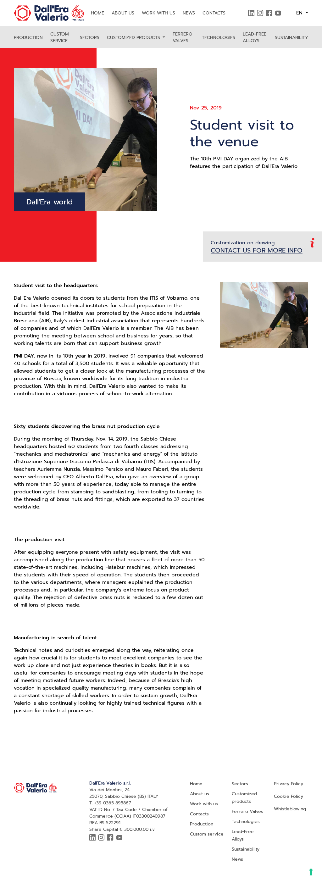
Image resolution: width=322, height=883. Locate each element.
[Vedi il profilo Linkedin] (251, 13)
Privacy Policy (288, 783)
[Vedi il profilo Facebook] (269, 13)
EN (300, 13)
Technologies (218, 37)
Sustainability (291, 37)
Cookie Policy (288, 796)
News (189, 13)
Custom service (59, 37)
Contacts (214, 13)
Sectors (89, 37)
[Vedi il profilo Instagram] (260, 13)
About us (123, 13)
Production (28, 37)
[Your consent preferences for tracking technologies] (311, 872)
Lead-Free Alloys (254, 37)
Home (97, 13)
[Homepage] (49, 13)
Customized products (134, 37)
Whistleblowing (290, 809)
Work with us (158, 13)
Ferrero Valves (182, 37)
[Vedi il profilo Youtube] (278, 13)
